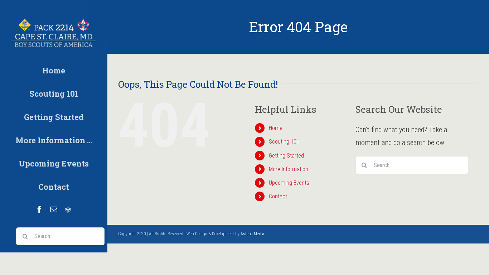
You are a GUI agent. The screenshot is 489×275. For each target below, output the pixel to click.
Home (275, 128)
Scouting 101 (284, 141)
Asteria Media (252, 233)
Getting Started (286, 155)
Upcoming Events (289, 182)
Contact (278, 196)
